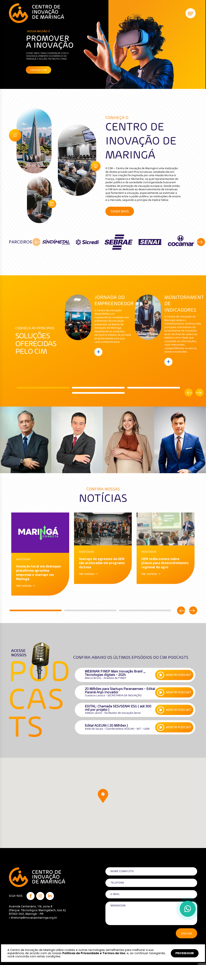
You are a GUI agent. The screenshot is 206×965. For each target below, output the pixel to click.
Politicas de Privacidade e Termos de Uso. (94, 953)
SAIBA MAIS (120, 211)
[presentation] (36, 242)
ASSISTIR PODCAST (178, 675)
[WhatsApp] (188, 909)
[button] (43, 387)
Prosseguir (184, 953)
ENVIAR (186, 933)
